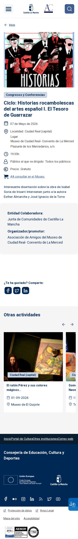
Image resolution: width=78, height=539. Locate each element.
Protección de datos (20, 510)
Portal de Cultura (22, 439)
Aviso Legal (47, 510)
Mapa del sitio (11, 518)
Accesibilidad (31, 518)
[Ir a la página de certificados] (28, 532)
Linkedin (32, 499)
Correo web (65, 439)
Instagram (23, 499)
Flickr (14, 499)
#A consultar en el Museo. (27, 176)
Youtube (58, 499)
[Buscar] (69, 9)
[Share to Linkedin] (25, 290)
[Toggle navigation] (8, 9)
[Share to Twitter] (16, 290)
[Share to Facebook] (8, 290)
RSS (40, 499)
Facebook (6, 499)
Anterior (63, 324)
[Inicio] (48, 9)
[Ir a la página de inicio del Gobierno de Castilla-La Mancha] (31, 8)
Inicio (7, 439)
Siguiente (72, 324)
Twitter (49, 499)
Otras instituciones (45, 439)
